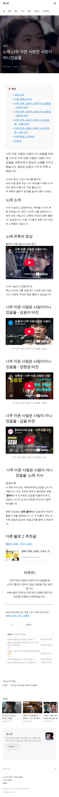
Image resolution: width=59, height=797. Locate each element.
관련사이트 (7, 769)
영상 (29, 11)
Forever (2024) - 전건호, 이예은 (19, 639)
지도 (22, 11)
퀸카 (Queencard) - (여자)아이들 (20, 659)
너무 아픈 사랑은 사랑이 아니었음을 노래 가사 (31, 130)
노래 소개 (19, 94)
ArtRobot (7, 774)
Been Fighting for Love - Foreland (20, 662)
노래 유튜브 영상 (23, 99)
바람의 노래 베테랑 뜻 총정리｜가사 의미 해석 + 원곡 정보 (23, 643)
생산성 (36, 11)
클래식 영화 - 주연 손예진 (19, 543)
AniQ (5, 788)
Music (10, 634)
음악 (16, 11)
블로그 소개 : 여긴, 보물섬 (17, 615)
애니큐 (6, 3)
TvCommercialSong (11, 783)
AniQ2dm (7, 778)
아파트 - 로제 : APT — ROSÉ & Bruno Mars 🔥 (23, 652)
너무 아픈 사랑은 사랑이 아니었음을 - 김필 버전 (31, 122)
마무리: (18, 140)
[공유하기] (15, 625)
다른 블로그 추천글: (24, 136)
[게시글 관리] (18, 625)
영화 (9, 11)
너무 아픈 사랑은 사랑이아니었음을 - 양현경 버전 (32, 113)
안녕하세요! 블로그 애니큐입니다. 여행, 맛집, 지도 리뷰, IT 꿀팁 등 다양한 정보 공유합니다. (23, 739)
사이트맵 (45, 11)
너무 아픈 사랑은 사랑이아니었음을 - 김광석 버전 (32, 105)
